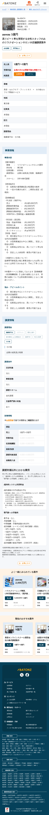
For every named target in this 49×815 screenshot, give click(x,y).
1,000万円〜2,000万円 (34, 797)
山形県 (33, 774)
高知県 (21, 784)
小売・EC (36, 739)
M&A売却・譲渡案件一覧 (17, 9)
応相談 (4, 795)
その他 (28, 754)
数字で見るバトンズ (32, 710)
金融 (42, 743)
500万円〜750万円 (7, 797)
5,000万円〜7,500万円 (37, 799)
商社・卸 (41, 750)
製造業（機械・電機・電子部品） (11, 750)
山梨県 (27, 778)
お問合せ (9, 717)
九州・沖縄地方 (27, 765)
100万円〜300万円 (22, 795)
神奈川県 (38, 776)
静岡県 (4, 780)
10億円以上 (5, 804)
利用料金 (9, 688)
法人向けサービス (19, 754)
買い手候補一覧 (11, 692)
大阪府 (33, 780)
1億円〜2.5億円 (18, 802)
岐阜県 (38, 778)
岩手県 (15, 774)
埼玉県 (21, 776)
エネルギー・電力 (19, 746)
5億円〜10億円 (39, 802)
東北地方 (10, 763)
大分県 (10, 787)
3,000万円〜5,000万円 (23, 799)
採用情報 (9, 714)
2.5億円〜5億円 (29, 802)
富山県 (10, 778)
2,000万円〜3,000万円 (8, 799)
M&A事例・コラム (31, 699)
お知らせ (28, 714)
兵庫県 (38, 780)
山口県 (39, 782)
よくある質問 (11, 699)
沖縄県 (28, 787)
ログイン (28, 685)
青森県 (10, 774)
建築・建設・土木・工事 (9, 748)
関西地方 (4, 765)
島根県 (22, 782)
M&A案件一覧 (30, 688)
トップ (4, 9)
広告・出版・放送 (7, 746)
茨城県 (4, 776)
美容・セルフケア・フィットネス (22, 752)
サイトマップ (30, 717)
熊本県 (4, 787)
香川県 (10, 784)
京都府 (27, 780)
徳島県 (4, 784)
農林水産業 (29, 746)
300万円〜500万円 (34, 795)
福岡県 (27, 784)
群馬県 (15, 776)
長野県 (33, 778)
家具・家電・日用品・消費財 (10, 743)
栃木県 (10, 776)
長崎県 (38, 784)
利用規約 (9, 725)
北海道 (4, 763)
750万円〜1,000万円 (20, 797)
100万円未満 (11, 795)
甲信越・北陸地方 (27, 763)
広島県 (34, 782)
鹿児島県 (21, 787)
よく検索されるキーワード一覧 (16, 703)
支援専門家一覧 (30, 692)
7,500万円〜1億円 (7, 802)
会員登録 (9, 420)
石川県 (15, 778)
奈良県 (4, 782)
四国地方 (18, 765)
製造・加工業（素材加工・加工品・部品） (30, 748)
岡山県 (28, 782)
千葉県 (27, 776)
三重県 (15, 780)
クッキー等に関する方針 (14, 728)
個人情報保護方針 (31, 725)
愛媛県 (15, 784)
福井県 (21, 778)
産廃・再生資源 (6, 752)
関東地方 (17, 763)
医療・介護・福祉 (17, 739)
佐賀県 (33, 784)
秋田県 (27, 774)
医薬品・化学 (27, 739)
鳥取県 (17, 782)
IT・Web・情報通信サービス (10, 741)
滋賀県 (21, 780)
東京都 (33, 776)
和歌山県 (10, 782)
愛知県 (10, 780)
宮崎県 (15, 787)
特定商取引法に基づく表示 (34, 728)
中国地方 (11, 765)
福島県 (38, 774)
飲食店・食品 (6, 739)
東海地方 (36, 763)
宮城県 (21, 774)
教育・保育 (37, 752)
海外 (35, 765)
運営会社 (9, 710)
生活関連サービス (7, 754)
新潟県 (4, 778)
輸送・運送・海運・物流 (30, 750)
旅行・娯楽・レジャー (27, 743)
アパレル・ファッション (27, 741)
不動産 (37, 743)
